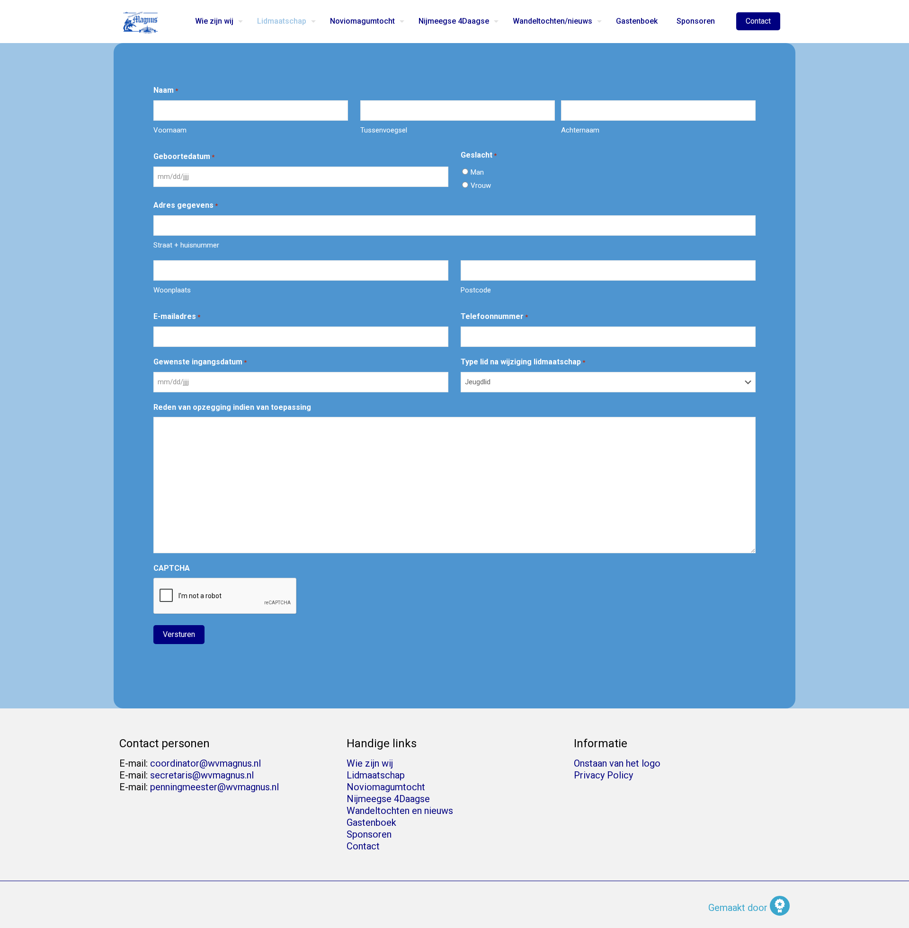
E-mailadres (176, 316)
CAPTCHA (171, 568)
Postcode (476, 290)
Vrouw (481, 185)
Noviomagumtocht (386, 787)
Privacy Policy (603, 775)
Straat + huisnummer (186, 245)
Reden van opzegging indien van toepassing (232, 407)
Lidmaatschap (376, 775)
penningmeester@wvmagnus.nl (214, 787)
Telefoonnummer (494, 316)
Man (477, 172)
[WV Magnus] (140, 21)
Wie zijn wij (370, 763)
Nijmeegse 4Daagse (388, 798)
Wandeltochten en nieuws (400, 810)
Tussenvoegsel (383, 130)
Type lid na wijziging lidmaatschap (523, 361)
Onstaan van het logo (617, 763)
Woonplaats (172, 290)
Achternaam (580, 130)
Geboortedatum (183, 156)
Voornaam (170, 130)
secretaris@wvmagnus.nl (202, 775)
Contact (758, 21)
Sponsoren (369, 834)
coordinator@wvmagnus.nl (205, 763)
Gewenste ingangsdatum (200, 361)
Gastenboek (371, 822)
